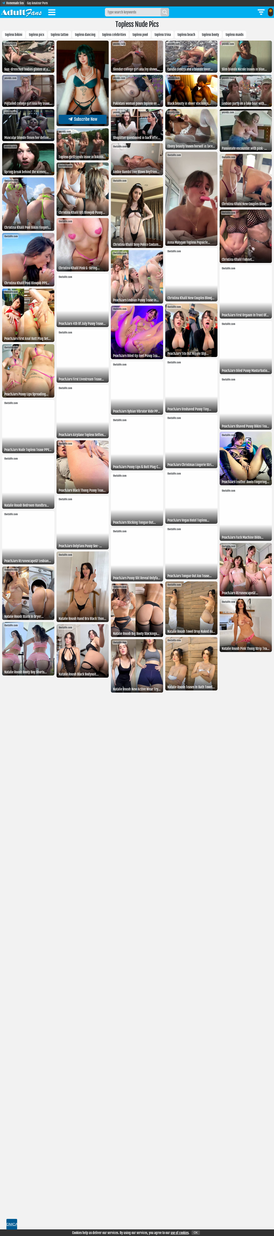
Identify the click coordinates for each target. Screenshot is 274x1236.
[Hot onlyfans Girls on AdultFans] (21, 12)
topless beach (186, 34)
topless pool (140, 34)
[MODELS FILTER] (261, 12)
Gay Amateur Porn (37, 3)
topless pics (36, 34)
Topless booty (210, 34)
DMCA (11, 1224)
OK (196, 1232)
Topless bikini (13, 34)
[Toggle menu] (51, 13)
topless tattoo (59, 34)
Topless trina (163, 34)
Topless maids (234, 34)
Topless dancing (85, 34)
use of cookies (180, 1233)
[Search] (165, 12)
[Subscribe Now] (83, 125)
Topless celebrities (114, 34)
